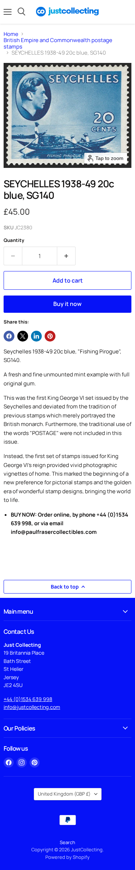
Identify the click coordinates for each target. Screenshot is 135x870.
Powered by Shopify (67, 857)
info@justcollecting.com (32, 707)
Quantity (14, 240)
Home (11, 34)
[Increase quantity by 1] (66, 256)
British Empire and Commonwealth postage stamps (58, 43)
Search (67, 842)
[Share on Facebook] (9, 336)
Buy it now (67, 304)
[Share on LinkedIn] (36, 336)
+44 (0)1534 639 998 (28, 699)
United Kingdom (64, 794)
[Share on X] (22, 336)
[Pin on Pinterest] (50, 336)
